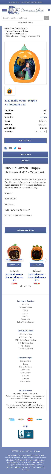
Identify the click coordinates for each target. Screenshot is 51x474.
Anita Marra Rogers (22, 215)
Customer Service (25, 307)
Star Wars (25, 379)
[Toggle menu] (3, 10)
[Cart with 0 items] (49, 9)
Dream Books (25, 381)
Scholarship (25, 319)
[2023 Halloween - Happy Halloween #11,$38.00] (36, 252)
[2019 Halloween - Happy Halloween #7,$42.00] (14, 252)
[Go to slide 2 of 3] (46, 260)
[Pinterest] (19, 148)
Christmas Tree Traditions (25, 394)
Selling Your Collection (25, 322)
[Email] (10, 148)
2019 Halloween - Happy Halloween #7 (14, 277)
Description (25, 154)
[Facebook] (5, 148)
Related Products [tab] (25, 230)
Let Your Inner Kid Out (25, 403)
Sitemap (37, 451)
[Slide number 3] (30, 286)
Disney (25, 364)
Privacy (25, 310)
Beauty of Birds (25, 361)
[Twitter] (15, 148)
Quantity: (8, 131)
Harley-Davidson (25, 367)
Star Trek (25, 375)
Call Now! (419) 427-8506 (25, 2)
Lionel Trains (25, 370)
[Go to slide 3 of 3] (5, 260)
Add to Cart (14, 264)
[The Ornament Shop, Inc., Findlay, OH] (25, 434)
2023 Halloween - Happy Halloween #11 (37, 277)
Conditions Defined (25, 349)
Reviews (26, 160)
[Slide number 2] (25, 286)
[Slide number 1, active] (21, 286)
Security (25, 316)
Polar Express (26, 373)
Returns (25, 313)
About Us (25, 304)
